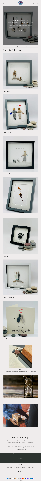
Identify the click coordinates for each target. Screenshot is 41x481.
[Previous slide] (15, 46)
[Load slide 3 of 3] (21, 46)
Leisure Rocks (7, 173)
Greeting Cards (7, 338)
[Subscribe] (29, 461)
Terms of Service (31, 467)
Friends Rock (7, 132)
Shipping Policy (24, 467)
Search (8, 467)
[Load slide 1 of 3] (17, 46)
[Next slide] (23, 46)
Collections (20, 29)
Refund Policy (18, 467)
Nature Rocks (7, 215)
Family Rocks (7, 91)
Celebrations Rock (8, 297)
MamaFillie (21, 480)
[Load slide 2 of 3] (19, 46)
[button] (3, 3)
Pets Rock (6, 256)
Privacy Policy (12, 467)
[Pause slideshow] (26, 46)
